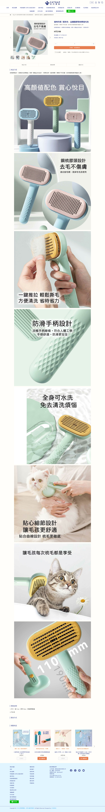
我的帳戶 (32, 769)
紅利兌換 (40, 11)
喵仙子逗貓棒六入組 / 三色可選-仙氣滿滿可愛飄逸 (84, 752)
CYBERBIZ (53, 808)
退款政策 (32, 771)
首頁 (7, 7)
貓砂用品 (40, 7)
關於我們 (32, 780)
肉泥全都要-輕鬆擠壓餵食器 (42, 752)
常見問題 (32, 776)
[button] (50, 37)
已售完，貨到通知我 (74, 47)
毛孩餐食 (85, 7)
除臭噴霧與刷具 (50, 7)
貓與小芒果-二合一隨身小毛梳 (63, 752)
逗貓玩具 (69, 7)
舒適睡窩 (77, 7)
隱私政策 (32, 778)
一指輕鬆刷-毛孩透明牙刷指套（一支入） (21, 752)
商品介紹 (24, 64)
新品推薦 (14, 7)
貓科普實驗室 (49, 11)
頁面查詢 (32, 783)
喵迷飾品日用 (95, 7)
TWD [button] (91, 2)
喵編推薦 (32, 11)
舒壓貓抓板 (61, 7)
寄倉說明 (32, 774)
